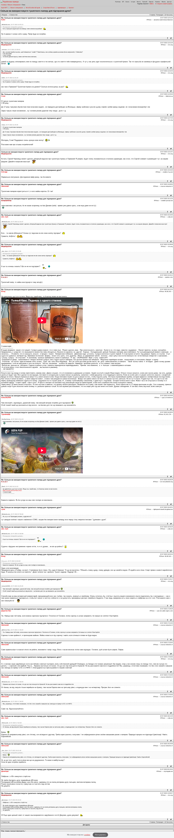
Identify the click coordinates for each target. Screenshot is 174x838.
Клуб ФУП (4, 7)
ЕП (123, 1)
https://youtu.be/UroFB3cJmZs (12, 490)
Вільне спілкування (14, 4)
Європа (151, 1)
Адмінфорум (62, 7)
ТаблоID (144, 1)
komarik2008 (6, 397)
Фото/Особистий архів (33, 7)
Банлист (71, 7)
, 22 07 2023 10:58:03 (11, 49)
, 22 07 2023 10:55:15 (12, 24)
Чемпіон (157, 1)
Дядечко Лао (6, 611)
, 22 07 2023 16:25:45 (12, 586)
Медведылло (6, 45)
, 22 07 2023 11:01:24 (10, 77)
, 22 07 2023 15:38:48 (12, 533)
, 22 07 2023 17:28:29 (12, 630)
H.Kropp (4, 172)
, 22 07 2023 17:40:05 (12, 681)
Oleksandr (5, 186)
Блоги (127, 1)
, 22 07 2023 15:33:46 (11, 251)
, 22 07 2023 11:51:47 (12, 221)
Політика (118, 1)
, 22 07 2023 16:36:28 (11, 561)
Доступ (169, 1)
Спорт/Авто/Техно (49, 7)
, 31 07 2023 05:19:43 (11, 800)
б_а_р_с (4, 277)
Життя (138, 1)
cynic (3, 509)
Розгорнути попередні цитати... (13, 27)
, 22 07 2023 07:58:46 (12, 514)
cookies (87, 835)
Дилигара (5, 771)
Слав (3, 96)
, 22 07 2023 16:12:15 (10, 486)
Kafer (3, 20)
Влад (3, 291)
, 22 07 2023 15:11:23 (12, 419)
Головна (3, 4)
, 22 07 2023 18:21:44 (11, 750)
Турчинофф (5, 414)
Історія (133, 1)
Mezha (164, 1)
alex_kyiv (4, 217)
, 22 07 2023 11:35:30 (10, 124)
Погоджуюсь (100, 835)
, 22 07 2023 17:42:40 (12, 723)
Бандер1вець (6, 200)
